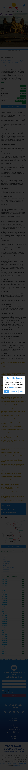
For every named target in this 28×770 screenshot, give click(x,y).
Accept (7, 391)
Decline (21, 391)
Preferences (14, 391)
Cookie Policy (12, 387)
